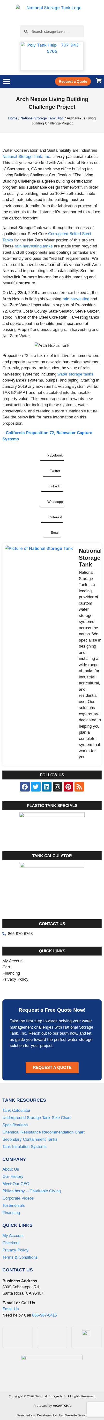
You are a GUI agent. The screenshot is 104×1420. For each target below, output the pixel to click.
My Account (13, 1235)
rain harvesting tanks (34, 246)
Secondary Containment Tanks (30, 1139)
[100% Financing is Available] (52, 1372)
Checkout (11, 1243)
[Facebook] (25, 787)
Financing (11, 1212)
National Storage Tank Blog (42, 118)
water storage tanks (75, 374)
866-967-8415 (44, 1315)
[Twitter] (36, 787)
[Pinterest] (68, 787)
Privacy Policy (15, 1250)
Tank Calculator (16, 1110)
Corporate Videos (18, 1198)
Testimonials (13, 1205)
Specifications (15, 1125)
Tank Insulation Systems (24, 1146)
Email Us (10, 1309)
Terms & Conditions (20, 1257)
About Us (10, 1169)
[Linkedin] (47, 787)
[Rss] (79, 787)
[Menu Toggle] (6, 81)
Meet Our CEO (15, 1183)
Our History (12, 1176)
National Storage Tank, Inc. (26, 156)
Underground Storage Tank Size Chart (36, 1117)
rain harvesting (75, 299)
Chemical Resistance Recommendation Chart (43, 1132)
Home (12, 118)
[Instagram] (57, 787)
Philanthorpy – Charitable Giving (31, 1191)
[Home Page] (52, 12)
